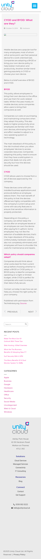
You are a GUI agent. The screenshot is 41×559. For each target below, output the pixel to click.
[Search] (26, 324)
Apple (6, 377)
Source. (23, 303)
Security (7, 398)
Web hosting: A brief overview (15, 345)
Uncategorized (10, 405)
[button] (34, 5)
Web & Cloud (10, 408)
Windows (8, 411)
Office (6, 394)
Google (7, 384)
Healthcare (9, 391)
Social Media (9, 401)
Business (7, 380)
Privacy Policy (19, 554)
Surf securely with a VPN (13, 356)
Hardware (8, 387)
